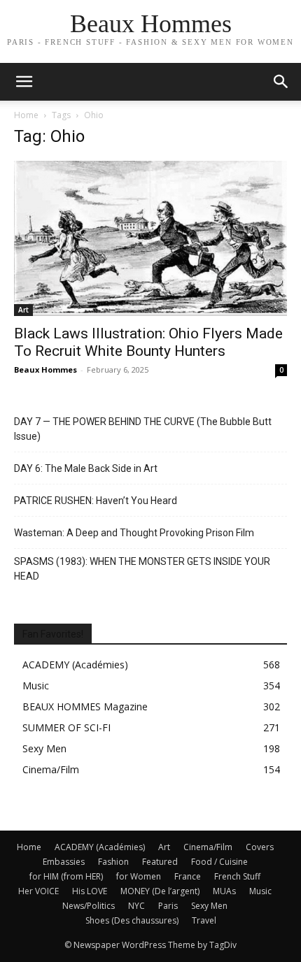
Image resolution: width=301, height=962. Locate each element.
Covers (260, 847)
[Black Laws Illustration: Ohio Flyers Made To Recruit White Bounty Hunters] (150, 238)
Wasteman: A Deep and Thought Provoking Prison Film (134, 532)
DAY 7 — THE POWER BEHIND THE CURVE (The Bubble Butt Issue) (143, 429)
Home (26, 115)
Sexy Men (209, 906)
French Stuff (237, 876)
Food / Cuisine (219, 862)
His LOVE (89, 891)
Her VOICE (38, 891)
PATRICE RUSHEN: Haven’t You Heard (95, 500)
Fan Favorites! (52, 634)
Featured (160, 862)
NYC (136, 906)
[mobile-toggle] (23, 82)
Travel (204, 920)
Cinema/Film (207, 847)
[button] (281, 82)
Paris (168, 906)
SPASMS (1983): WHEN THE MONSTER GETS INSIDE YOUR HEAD (142, 569)
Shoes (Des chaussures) (131, 920)
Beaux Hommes (45, 369)
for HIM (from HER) (66, 876)
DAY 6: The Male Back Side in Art (86, 468)
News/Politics (88, 906)
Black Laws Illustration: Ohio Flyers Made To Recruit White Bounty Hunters (148, 342)
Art (23, 310)
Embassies (64, 862)
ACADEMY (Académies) (100, 847)
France (187, 876)
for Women (138, 876)
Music (260, 891)
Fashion (113, 862)
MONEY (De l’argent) (160, 891)
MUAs (224, 891)
